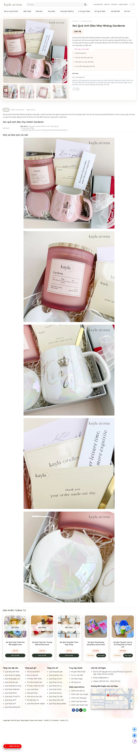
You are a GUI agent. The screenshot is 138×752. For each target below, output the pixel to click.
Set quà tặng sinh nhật (102, 84)
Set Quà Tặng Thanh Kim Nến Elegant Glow (15, 643)
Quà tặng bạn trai (55, 675)
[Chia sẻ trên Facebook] (74, 89)
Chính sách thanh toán (79, 705)
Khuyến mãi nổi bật (78, 672)
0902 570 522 (115, 681)
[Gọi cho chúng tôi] (84, 710)
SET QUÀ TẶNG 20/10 (78, 82)
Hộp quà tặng (32, 693)
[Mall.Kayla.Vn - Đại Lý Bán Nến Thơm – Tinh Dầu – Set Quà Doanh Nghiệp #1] (13, 4)
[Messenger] (134, 730)
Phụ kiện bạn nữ (33, 700)
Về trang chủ (76, 682)
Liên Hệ (106, 4)
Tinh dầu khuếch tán (34, 682)
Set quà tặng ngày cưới (122, 82)
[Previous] (7, 51)
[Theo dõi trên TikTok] (81, 710)
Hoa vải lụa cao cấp (34, 696)
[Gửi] (85, 4)
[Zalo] (134, 736)
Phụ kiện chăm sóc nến (35, 686)
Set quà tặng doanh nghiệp (106, 82)
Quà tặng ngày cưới (12, 679)
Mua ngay (101, 655)
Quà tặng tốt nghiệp (12, 675)
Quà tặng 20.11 (10, 704)
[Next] (63, 51)
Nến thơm (23, 126)
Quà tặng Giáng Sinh (12, 707)
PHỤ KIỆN (51, 11)
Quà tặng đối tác (84, 80)
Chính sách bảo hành (79, 701)
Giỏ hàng (91, 655)
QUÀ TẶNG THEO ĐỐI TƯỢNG (109, 80)
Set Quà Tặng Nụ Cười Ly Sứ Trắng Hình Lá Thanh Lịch (122, 644)
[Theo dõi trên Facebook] (73, 710)
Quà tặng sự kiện (86, 21)
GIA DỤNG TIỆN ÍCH (67, 11)
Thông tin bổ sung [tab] (17, 110)
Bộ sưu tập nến (32, 675)
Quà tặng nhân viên (56, 700)
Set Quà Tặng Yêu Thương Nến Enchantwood (42, 643)
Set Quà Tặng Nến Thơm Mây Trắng (69, 643)
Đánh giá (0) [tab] (31, 110)
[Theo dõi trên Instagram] (77, 710)
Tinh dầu (38, 11)
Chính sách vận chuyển (79, 694)
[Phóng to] (6, 81)
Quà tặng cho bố (55, 679)
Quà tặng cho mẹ (55, 682)
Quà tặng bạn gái (55, 672)
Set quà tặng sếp (90, 84)
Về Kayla (114, 4)
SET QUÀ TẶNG (99, 11)
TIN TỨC (127, 11)
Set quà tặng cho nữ (92, 82)
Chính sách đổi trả (78, 691)
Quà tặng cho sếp (56, 696)
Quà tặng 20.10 (10, 700)
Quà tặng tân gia (11, 682)
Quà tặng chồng (55, 689)
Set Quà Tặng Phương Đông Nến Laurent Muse (96, 643)
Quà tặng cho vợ (55, 686)
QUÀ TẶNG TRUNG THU (126, 80)
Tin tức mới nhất (77, 675)
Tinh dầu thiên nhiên (34, 679)
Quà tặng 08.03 (11, 693)
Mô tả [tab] (6, 110)
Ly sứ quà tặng (32, 689)
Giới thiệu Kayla (77, 679)
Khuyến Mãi (98, 4)
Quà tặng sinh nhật (12, 672)
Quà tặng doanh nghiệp (36, 704)
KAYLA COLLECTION (11, 11)
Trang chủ (75, 21)
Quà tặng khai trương (13, 686)
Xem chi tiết (15, 655)
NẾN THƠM (27, 11)
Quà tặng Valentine (12, 689)
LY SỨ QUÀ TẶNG (84, 11)
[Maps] (134, 742)
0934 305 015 (104, 681)
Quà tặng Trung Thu (12, 696)
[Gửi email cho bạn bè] (78, 89)
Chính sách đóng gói (78, 698)
